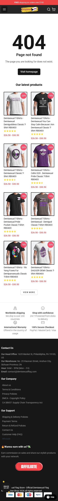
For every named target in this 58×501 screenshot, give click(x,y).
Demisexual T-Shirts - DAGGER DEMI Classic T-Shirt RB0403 (42, 270)
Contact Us (7, 430)
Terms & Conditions (11, 389)
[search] (49, 9)
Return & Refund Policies (14, 425)
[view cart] (54, 9)
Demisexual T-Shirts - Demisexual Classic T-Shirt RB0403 (14, 173)
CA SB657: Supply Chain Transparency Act (22, 402)
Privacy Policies (9, 394)
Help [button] (52, 497)
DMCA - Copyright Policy (13, 398)
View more (29, 292)
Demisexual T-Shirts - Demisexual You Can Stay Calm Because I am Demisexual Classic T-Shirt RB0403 (42, 124)
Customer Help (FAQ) (12, 434)
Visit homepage (29, 71)
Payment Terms (9, 421)
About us (6, 385)
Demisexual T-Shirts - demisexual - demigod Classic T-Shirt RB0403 (41, 221)
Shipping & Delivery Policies (15, 417)
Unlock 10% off (6, 487)
